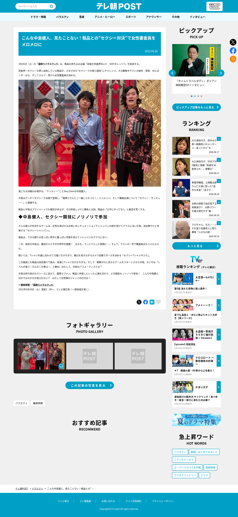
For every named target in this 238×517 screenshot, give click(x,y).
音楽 (81, 17)
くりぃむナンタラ (183, 459)
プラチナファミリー (185, 475)
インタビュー (197, 17)
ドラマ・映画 (38, 17)
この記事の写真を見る (88, 385)
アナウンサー (154, 17)
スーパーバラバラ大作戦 (187, 467)
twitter (233, 42)
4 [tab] (201, 96)
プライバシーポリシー (163, 501)
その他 (176, 17)
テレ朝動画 (85, 501)
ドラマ (204, 475)
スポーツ (130, 17)
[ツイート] (139, 302)
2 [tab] (195, 96)
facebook (233, 50)
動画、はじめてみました (204, 452)
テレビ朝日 (63, 501)
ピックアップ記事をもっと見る (195, 107)
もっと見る (195, 246)
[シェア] (145, 302)
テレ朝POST (119, 6)
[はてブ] (152, 302)
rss (233, 59)
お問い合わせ (108, 501)
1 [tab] (192, 96)
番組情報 (38, 403)
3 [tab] (198, 96)
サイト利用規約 (134, 501)
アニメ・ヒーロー (105, 17)
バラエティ (62, 17)
